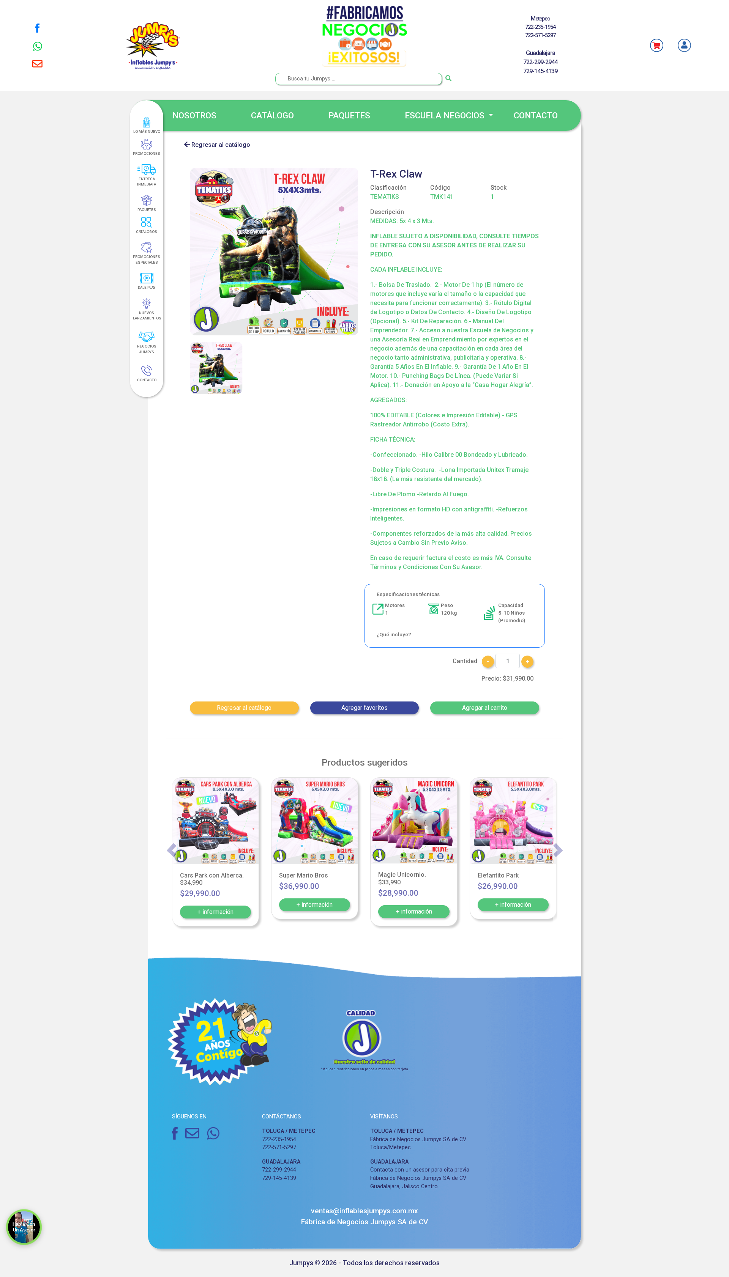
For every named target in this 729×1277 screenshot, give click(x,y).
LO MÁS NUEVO (146, 131)
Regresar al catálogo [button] (244, 707)
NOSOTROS (194, 115)
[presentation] (171, 850)
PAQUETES (349, 115)
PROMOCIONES (146, 153)
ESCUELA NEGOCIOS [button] (446, 115)
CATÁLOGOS (146, 232)
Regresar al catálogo (220, 144)
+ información (215, 911)
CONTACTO (536, 115)
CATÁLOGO (272, 115)
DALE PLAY (146, 287)
